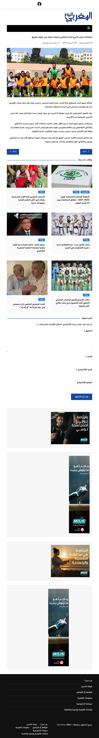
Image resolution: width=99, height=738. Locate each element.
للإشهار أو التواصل (84, 692)
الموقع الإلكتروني (84, 382)
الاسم (89, 356)
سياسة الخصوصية (84, 704)
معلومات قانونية (84, 698)
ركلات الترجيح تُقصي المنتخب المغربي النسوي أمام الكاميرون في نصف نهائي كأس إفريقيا (72, 303)
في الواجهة (47, 43)
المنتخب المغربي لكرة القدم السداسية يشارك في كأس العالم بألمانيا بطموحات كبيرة (28, 200)
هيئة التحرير (86, 686)
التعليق (88, 331)
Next (14, 151)
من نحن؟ (88, 680)
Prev (84, 151)
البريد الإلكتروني (84, 369)
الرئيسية (85, 192)
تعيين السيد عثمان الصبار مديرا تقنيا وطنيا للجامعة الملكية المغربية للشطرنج (29, 248)
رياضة (55, 43)
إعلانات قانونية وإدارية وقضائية (78, 709)
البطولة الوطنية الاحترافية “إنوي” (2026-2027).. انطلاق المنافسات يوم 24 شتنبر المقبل (73, 200)
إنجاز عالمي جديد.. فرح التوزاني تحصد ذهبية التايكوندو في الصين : (72, 246)
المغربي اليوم (84, 43)
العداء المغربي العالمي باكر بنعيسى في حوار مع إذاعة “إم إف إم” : (29, 306)
